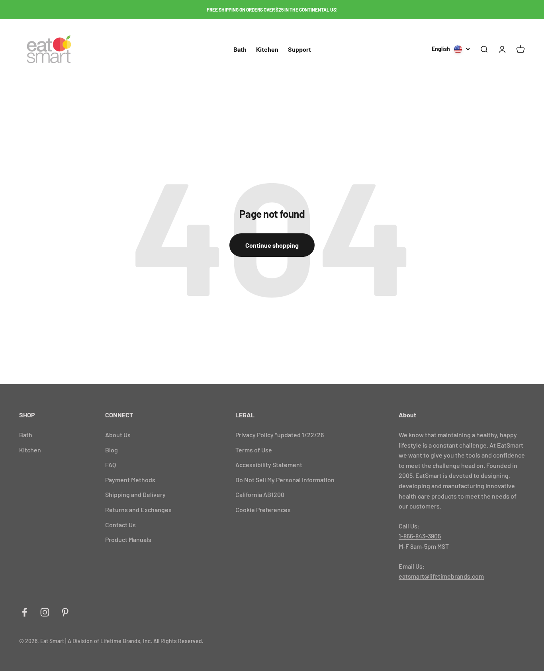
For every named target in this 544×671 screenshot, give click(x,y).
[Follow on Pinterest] (65, 612)
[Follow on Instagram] (44, 612)
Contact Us (120, 524)
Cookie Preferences (263, 509)
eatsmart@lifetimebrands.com (441, 576)
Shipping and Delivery (135, 494)
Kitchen (267, 49)
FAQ (110, 464)
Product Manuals (128, 539)
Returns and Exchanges (138, 509)
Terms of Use (253, 450)
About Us (118, 434)
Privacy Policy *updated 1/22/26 (279, 434)
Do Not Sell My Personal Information (285, 479)
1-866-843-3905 (420, 536)
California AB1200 (259, 494)
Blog (111, 450)
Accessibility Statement (268, 464)
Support (299, 49)
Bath (240, 49)
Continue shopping (272, 245)
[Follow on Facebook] (24, 612)
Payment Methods (130, 479)
